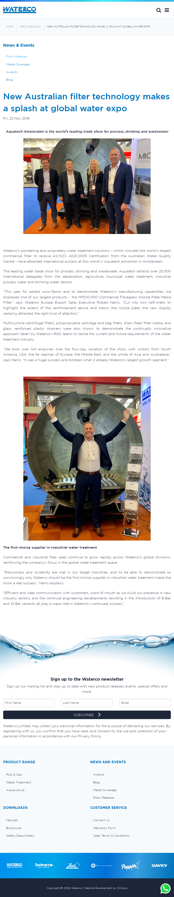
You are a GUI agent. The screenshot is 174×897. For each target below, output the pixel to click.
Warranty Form (104, 828)
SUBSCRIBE (84, 715)
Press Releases (30, 26)
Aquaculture (15, 790)
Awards (11, 72)
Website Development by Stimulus (106, 888)
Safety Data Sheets (20, 835)
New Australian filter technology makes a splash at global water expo (98, 26)
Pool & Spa (14, 774)
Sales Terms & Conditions (111, 835)
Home (10, 26)
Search (159, 10)
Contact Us (101, 820)
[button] (167, 10)
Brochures (13, 828)
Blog (9, 79)
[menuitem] (43, 774)
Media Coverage (17, 64)
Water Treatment (18, 782)
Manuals (12, 820)
